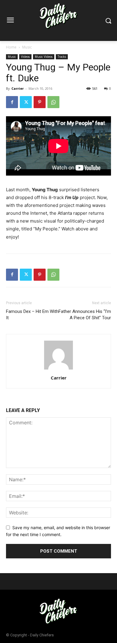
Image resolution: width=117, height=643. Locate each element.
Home (11, 47)
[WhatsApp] (53, 102)
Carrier (17, 88)
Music (27, 47)
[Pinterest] (40, 102)
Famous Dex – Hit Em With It (32, 314)
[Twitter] (26, 102)
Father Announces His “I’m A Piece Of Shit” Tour (84, 314)
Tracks (62, 57)
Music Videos (43, 57)
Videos (25, 57)
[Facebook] (12, 102)
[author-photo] (58, 369)
